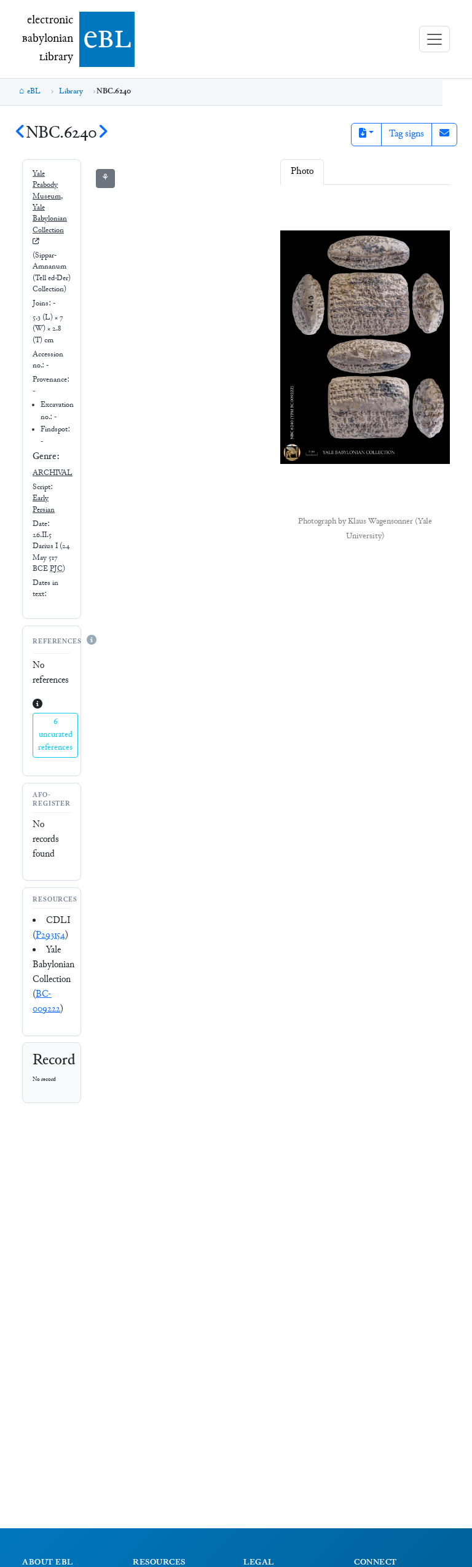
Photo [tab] (302, 171)
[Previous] (20, 134)
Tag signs (406, 134)
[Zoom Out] (324, 207)
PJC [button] (56, 569)
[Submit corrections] (444, 134)
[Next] (102, 134)
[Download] (373, 207)
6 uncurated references (55, 735)
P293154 (50, 935)
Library (71, 91)
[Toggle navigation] (434, 39)
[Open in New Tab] (398, 207)
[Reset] (350, 207)
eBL (34, 91)
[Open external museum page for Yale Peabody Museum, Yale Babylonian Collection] (36, 242)
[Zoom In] (299, 207)
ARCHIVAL (53, 473)
